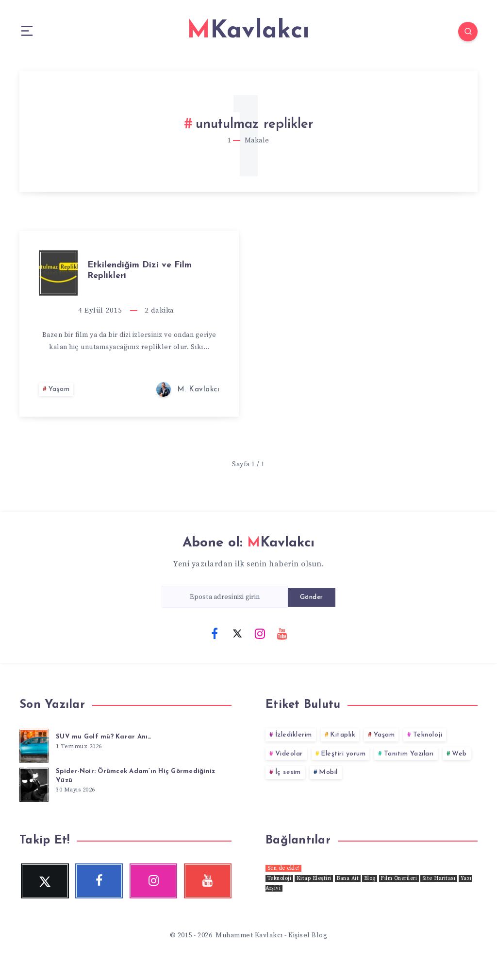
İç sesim (288, 772)
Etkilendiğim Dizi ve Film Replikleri (139, 271)
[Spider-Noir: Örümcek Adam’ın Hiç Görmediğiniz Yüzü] (34, 783)
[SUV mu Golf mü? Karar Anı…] (34, 744)
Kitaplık (342, 734)
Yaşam (59, 389)
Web (459, 753)
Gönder (311, 597)
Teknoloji (428, 734)
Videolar (289, 753)
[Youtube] (282, 633)
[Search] (468, 31)
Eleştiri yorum (343, 753)
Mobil (328, 772)
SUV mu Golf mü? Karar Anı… (104, 737)
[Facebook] (214, 633)
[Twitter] (237, 633)
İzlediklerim (293, 734)
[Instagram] (259, 633)
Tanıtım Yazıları (409, 753)
